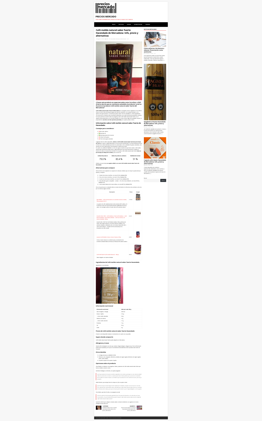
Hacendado (113, 39)
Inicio (113, 24)
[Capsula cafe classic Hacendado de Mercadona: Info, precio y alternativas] (155, 157)
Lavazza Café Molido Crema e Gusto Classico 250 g (109, 237)
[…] (163, 60)
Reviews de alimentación (121, 39)
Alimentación (138, 24)
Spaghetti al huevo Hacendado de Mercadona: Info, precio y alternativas (155, 123)
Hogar (129, 24)
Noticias (121, 24)
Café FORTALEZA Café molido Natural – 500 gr (108, 254)
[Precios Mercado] (106, 13)
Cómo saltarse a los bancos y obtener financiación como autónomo (154, 50)
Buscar (145, 178)
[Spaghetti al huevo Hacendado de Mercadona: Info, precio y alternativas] (155, 119)
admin (107, 39)
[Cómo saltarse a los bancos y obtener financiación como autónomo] (155, 46)
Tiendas (147, 24)
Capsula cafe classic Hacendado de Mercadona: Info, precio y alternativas (155, 162)
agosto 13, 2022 (101, 39)
